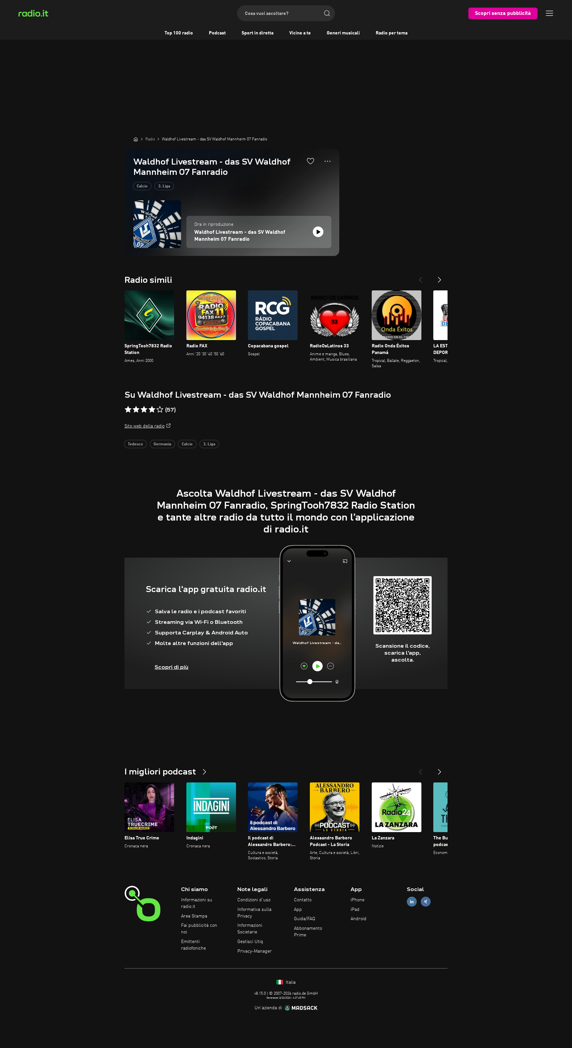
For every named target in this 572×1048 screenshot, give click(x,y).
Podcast (217, 33)
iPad (355, 909)
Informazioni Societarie (249, 928)
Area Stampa (194, 916)
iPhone (357, 900)
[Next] (440, 277)
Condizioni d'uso (253, 900)
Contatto (302, 900)
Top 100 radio (179, 33)
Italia (290, 982)
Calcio (142, 186)
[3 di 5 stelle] (144, 410)
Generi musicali (343, 33)
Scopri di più (171, 667)
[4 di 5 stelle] (152, 410)
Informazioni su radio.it (196, 903)
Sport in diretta (257, 33)
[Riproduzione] (318, 231)
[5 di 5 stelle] (160, 410)
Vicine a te (300, 33)
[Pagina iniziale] (135, 139)
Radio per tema (391, 33)
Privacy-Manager (254, 951)
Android (358, 919)
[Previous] (420, 277)
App (298, 909)
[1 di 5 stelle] (128, 410)
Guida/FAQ (304, 919)
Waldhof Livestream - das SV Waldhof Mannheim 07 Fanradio (239, 236)
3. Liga (164, 186)
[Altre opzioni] (327, 161)
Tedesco (135, 444)
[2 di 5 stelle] (136, 410)
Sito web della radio (144, 426)
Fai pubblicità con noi (199, 928)
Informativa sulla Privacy (254, 913)
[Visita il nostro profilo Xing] (425, 901)
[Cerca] (327, 13)
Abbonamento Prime (308, 931)
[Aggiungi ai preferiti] (310, 161)
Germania (162, 444)
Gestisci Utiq (250, 941)
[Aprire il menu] (549, 13)
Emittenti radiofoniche (193, 945)
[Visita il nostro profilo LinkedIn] (411, 901)
